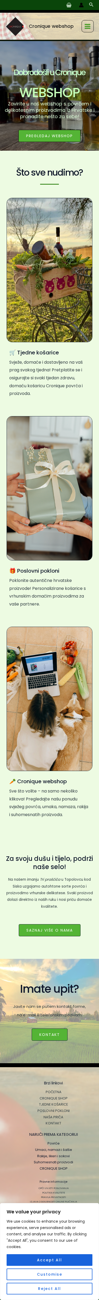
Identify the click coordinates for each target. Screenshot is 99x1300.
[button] (91, 5)
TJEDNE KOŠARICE (53, 1104)
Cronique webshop (51, 26)
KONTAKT (53, 1123)
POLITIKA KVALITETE (53, 1192)
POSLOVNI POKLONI (53, 1110)
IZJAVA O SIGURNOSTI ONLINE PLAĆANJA (53, 1201)
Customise (49, 1274)
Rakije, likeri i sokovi (53, 1156)
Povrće (54, 1143)
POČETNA (54, 1092)
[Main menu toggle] (88, 26)
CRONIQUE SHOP (54, 1098)
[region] (49, 1251)
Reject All (49, 1288)
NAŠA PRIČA (53, 1117)
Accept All (49, 1260)
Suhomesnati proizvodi (53, 1162)
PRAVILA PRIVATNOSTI (53, 1197)
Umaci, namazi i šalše (53, 1149)
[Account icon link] (81, 5)
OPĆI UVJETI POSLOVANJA (54, 1188)
